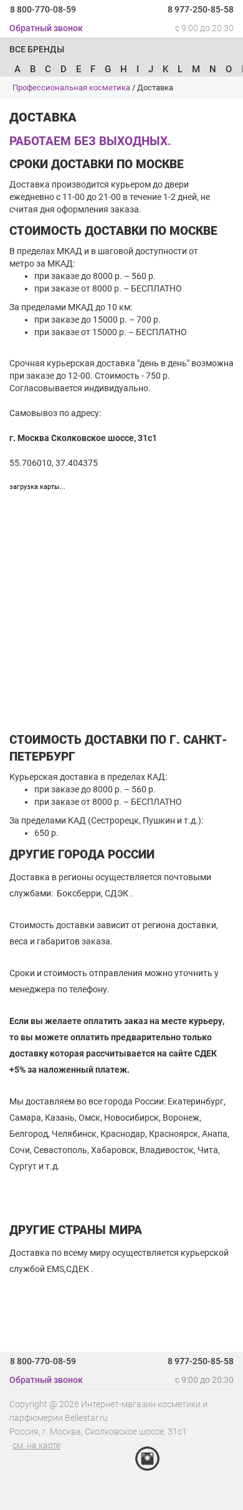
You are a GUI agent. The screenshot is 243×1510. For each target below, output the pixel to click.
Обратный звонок (46, 28)
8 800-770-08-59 (43, 9)
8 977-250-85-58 (201, 9)
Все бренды (36, 49)
